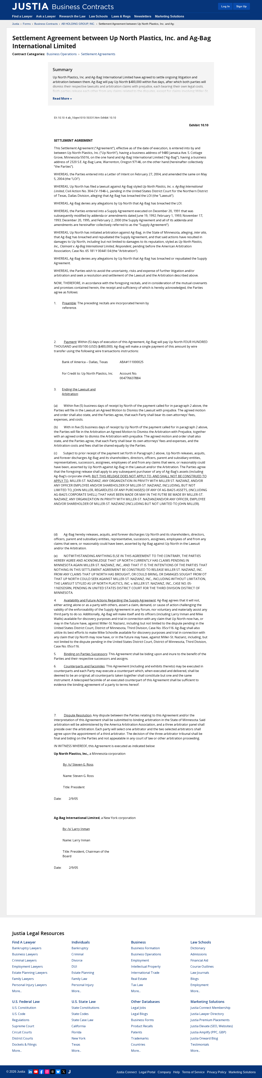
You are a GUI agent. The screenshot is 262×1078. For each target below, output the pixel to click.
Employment (140, 960)
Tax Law (137, 985)
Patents (136, 1032)
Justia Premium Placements (210, 1020)
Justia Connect (126, 1072)
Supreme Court (23, 1026)
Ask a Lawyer (46, 16)
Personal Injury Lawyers (29, 985)
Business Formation (145, 948)
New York (79, 1038)
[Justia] (30, 6)
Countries (138, 1044)
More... (17, 991)
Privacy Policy (216, 1072)
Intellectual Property (146, 966)
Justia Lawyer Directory (207, 1014)
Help (176, 1072)
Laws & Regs (121, 16)
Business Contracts (46, 23)
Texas (76, 1044)
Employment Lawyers (27, 966)
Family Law (79, 979)
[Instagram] (47, 1071)
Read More (61, 98)
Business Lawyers (25, 954)
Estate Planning (83, 973)
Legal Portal (147, 1072)
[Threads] (52, 1071)
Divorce (77, 960)
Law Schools (98, 16)
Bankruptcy (80, 948)
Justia (15, 23)
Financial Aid (199, 960)
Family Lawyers (23, 979)
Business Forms (142, 1020)
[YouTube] (36, 1071)
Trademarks (140, 1038)
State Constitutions (85, 1008)
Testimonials (199, 1044)
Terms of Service (193, 1072)
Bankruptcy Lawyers (26, 948)
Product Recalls (142, 1026)
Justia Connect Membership (210, 1008)
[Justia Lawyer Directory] (69, 1071)
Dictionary (197, 948)
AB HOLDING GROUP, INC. (78, 23)
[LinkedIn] (30, 1071)
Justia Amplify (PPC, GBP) (208, 1032)
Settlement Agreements (98, 54)
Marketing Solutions (169, 16)
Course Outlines (202, 966)
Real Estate (139, 979)
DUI (74, 966)
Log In (225, 6)
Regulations (20, 1020)
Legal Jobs (138, 1008)
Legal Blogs (139, 1014)
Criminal (77, 954)
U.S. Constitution (24, 1008)
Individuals (81, 942)
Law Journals (199, 973)
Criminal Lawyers (24, 960)
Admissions (198, 954)
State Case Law (82, 1020)
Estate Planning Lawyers (29, 973)
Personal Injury (83, 985)
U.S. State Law (84, 1001)
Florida (76, 1032)
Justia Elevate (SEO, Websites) (211, 1026)
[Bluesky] (58, 1071)
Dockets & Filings (24, 1044)
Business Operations (62, 54)
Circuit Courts (22, 1032)
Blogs (194, 979)
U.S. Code (18, 1014)
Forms (27, 23)
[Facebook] (41, 1071)
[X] (63, 1071)
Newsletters (142, 16)
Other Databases (145, 1001)
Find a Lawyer (22, 16)
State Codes (80, 1014)
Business (138, 942)
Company (164, 1072)
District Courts (22, 1038)
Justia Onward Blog (204, 1038)
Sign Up (241, 6)
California (79, 1026)
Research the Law (72, 16)
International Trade (145, 973)
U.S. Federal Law (26, 1001)
